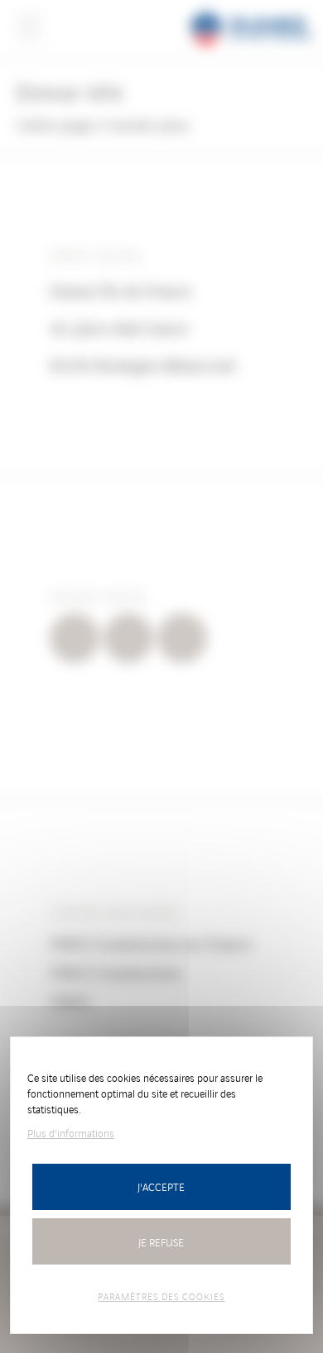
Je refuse (161, 1242)
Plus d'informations (70, 1133)
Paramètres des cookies (161, 1296)
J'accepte (161, 1186)
